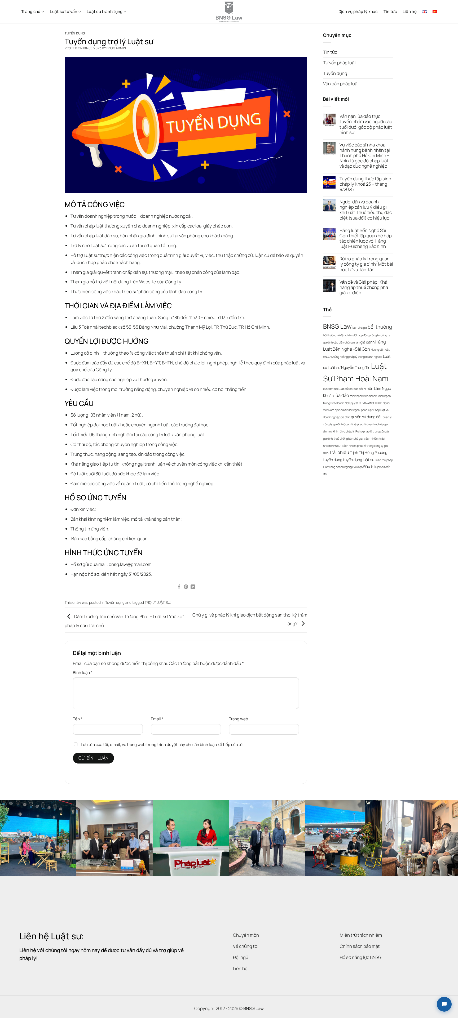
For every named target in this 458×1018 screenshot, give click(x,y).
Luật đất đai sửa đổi (350, 389)
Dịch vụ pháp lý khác (358, 11)
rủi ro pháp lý (347, 431)
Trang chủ (31, 11)
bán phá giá (360, 327)
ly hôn (368, 388)
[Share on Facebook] (179, 587)
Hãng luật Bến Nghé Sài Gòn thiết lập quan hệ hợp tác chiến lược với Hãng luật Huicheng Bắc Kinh (366, 238)
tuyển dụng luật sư (358, 459)
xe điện (358, 467)
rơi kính (333, 431)
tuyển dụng (332, 459)
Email (157, 719)
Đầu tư (369, 466)
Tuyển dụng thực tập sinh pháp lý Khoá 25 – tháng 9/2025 (365, 184)
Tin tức (390, 11)
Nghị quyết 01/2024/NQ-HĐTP (363, 403)
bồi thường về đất (334, 335)
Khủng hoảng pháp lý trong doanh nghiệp (356, 357)
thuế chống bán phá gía (348, 438)
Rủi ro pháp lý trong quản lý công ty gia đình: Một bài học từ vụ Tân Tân (366, 264)
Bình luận (83, 672)
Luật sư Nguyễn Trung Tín (349, 367)
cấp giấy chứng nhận (346, 342)
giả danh (367, 342)
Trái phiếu (339, 452)
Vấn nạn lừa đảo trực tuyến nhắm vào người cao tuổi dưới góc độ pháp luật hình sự (366, 124)
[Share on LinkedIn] (193, 587)
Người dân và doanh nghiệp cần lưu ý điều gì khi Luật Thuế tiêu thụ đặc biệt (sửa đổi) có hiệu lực (366, 210)
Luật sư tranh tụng (104, 11)
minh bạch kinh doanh (363, 396)
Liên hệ (410, 11)
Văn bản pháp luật (341, 84)
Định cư (380, 467)
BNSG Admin (116, 48)
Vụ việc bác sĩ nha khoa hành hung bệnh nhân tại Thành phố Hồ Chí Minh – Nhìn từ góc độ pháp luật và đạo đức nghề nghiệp (365, 155)
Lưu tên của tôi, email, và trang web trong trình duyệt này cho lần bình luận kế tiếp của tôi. (163, 744)
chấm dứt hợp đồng (357, 335)
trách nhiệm (370, 438)
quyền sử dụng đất (366, 416)
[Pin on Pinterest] (186, 587)
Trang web (238, 719)
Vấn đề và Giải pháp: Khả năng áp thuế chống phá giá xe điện (364, 287)
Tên (77, 719)
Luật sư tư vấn (63, 11)
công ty (375, 335)
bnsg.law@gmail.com (130, 564)
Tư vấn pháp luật (339, 63)
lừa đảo (341, 395)
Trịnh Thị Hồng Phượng (368, 452)
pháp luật (367, 410)
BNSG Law (337, 326)
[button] (444, 1004)
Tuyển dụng (75, 33)
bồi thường (380, 326)
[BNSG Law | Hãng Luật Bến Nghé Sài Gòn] (229, 12)
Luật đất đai (330, 389)
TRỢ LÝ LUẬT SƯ (157, 602)
